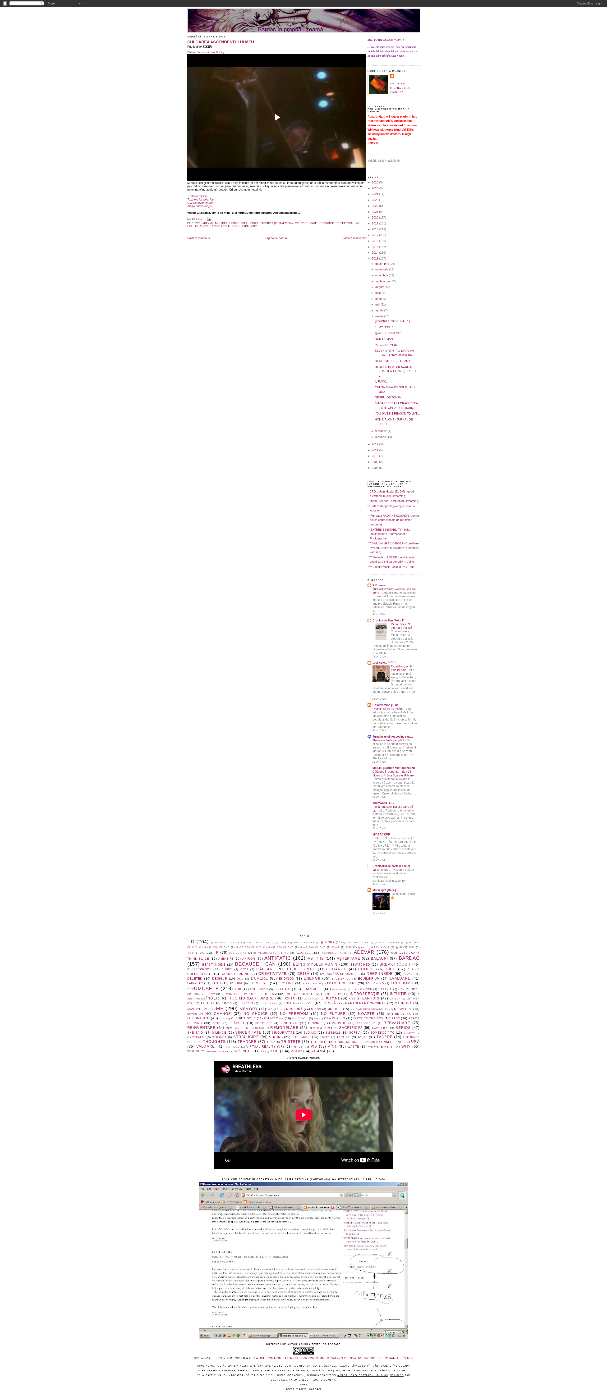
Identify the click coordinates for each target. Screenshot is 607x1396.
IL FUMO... (381, 381)
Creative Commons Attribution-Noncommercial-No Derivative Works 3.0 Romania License (331, 1358)
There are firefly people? (388, 740)
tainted (344, 1037)
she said (195, 1032)
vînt (332, 1046)
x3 (262, 1051)
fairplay (195, 983)
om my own (274, 1018)
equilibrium (369, 978)
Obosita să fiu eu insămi (388, 708)
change (337, 969)
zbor (296, 1051)
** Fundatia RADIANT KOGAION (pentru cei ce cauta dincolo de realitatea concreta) (393, 520)
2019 (375, 223)
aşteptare (348, 958)
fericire (258, 983)
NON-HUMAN (384, 339)
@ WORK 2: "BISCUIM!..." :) (392, 321)
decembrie (382, 263)
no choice (326, 223)
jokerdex (311, 998)
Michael (274, 1009)
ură (415, 1042)
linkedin (246, 1003)
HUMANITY (229, 994)
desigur (219, 978)
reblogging (366, 1023)
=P (216, 952)
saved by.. (380, 1027)
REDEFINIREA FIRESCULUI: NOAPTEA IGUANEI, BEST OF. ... (396, 371)
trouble (318, 1042)
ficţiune (286, 983)
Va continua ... (381, 869)
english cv (341, 978)
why (254, 226)
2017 (375, 235)
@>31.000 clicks (387, 942)
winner (193, 1051)
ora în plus (334, 1018)
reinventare (201, 1028)
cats (244, 969)
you (274, 1051)
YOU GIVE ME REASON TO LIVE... (397, 413)
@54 (190, 953)
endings (286, 978)
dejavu (409, 974)
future (282, 989)
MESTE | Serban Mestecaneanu (393, 768)
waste (353, 1046)
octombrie (382, 275)
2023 (375, 200)
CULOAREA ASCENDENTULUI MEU (220, 42)
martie (379, 316)
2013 (375, 258)
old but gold (243, 1018)
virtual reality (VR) (265, 1046)
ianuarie (381, 437)
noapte (205, 226)
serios (403, 1028)
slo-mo (310, 1032)
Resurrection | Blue (385, 705)
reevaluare (396, 1023)
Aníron (248, 958)
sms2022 (332, 1032)
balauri (221, 223)
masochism (197, 1009)
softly (355, 1032)
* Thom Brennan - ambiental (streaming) (393, 501)
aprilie (379, 310)
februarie (381, 431)
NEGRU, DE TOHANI (388, 397)
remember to (237, 1027)
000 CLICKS (238, 952)
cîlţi (244, 223)
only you (300, 1018)
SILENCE (219, 1032)
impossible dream (260, 994)
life (205, 1003)
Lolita (289, 1003)
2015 (375, 247)
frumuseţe (269, 223)
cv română (329, 973)
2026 (375, 182)
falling (236, 983)
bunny (227, 969)
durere (259, 978)
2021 (375, 212)
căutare (265, 969)
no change (309, 223)
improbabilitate (300, 994)
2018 (375, 229)
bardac (234, 223)
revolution (319, 1028)
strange (219, 1037)
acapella (304, 952)
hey (401, 989)
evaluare (399, 978)
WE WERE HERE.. (381, 1046)
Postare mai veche (354, 238)
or (316, 1018)
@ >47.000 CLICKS (224, 942)
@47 (361, 947)
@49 (386, 947)
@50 (399, 947)
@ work (328, 942)
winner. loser (217, 1051)
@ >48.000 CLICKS (256, 942)
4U (287, 952)
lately (395, 998)
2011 (375, 450)
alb (394, 952)
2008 (375, 468)
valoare (205, 1046)
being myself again (315, 964)
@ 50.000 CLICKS (302, 942)
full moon (259, 989)
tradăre (247, 1042)
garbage (312, 989)
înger (212, 998)
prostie (339, 1023)
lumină (329, 1003)
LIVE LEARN (268, 1003)
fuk (238, 989)
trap (271, 1041)
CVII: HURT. (380, 838)
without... (243, 1051)
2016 (375, 241)
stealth (199, 1037)
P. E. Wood (379, 585)
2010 (375, 456)
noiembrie (382, 269)
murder (334, 1009)
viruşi (298, 1046)
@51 (412, 947)
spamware (412, 1032)
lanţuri (371, 998)
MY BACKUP (381, 834)
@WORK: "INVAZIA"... (389, 333)
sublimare (301, 1037)
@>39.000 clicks (281, 947)
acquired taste (334, 953)
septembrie (383, 281)
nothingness (399, 1014)
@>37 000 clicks (249, 947)
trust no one (347, 1041)
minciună (294, 1009)
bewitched (360, 964)
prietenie (289, 1023)
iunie (378, 299)
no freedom (345, 223)
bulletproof (199, 969)
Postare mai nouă (198, 238)
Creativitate (272, 974)
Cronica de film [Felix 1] (388, 620)
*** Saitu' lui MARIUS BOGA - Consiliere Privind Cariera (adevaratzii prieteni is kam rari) (393, 548)
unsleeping (392, 1042)
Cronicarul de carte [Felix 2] (391, 866)
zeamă (319, 1051)
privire (315, 1023)
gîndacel (339, 989)
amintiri (225, 958)
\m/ (202, 952)
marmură (286, 223)
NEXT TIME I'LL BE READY (392, 361)
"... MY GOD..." (384, 327)
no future (333, 1014)
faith (216, 983)
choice (366, 969)
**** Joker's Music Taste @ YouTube (391, 567)
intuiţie (398, 994)
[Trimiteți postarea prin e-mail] (208, 218)
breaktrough (395, 964)
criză (254, 223)
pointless (263, 1023)
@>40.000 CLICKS (313, 947)
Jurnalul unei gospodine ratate (392, 736)
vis (314, 1046)
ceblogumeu (301, 969)
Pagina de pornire (276, 238)
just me (333, 998)
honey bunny (204, 994)
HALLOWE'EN (362, 989)
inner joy (332, 994)
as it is (316, 958)
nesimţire (403, 1009)
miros (316, 1009)
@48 (374, 947)
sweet (325, 1037)
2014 (375, 252)
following (375, 983)
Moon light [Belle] (384, 890)
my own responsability (369, 1009)
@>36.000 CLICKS (217, 947)
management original (365, 1003)
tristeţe (291, 1042)
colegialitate (200, 974)
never (192, 1014)
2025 (375, 188)
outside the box (369, 1018)
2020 (375, 217)
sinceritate (221, 226)
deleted (195, 978)
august (380, 287)
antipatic (277, 958)
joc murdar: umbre (251, 998)
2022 (375, 206)
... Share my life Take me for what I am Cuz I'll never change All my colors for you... (201, 201)
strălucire (240, 226)
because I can (255, 964)
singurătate (283, 1032)
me (297, 223)
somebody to (382, 1032)
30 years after (265, 953)
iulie (378, 293)
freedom (401, 983)
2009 (375, 462)
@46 (349, 947)
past (396, 1018)
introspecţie (365, 994)
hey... (415, 989)
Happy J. (385, 989)
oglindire (198, 1018)
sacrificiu (350, 1028)
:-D (191, 941)
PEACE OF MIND (386, 345)
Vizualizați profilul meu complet (400, 88)
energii (312, 978)
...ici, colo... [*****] (383, 662)
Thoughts (214, 1042)
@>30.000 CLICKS (356, 942)
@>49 (336, 947)
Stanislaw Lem (392, 39)
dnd (240, 978)
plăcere (237, 1023)
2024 (375, 194)
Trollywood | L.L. (383, 803)
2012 (375, 444)
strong (276, 1037)
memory (249, 1009)
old (222, 1018)
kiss (352, 998)
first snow (312, 983)
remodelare (284, 1028)
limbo (227, 1003)
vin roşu (232, 1046)
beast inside (214, 964)
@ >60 (279, 942)
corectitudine (235, 974)
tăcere (385, 1037)
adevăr (207, 223)
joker (289, 998)
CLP (411, 969)
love (307, 1003)
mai (378, 304)
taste (363, 1037)
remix (259, 1028)
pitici (216, 1023)
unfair (370, 1042)
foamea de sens (342, 983)
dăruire (353, 973)
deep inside (380, 974)
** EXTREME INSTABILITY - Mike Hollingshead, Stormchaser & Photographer (389, 534)
